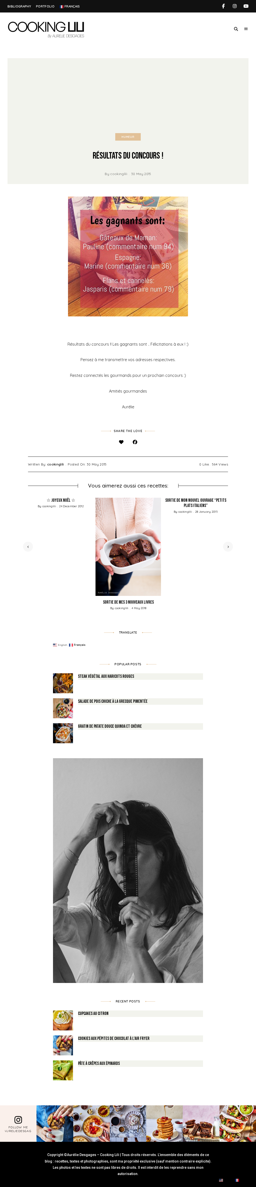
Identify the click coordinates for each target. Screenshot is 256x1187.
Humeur (128, 137)
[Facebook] (134, 442)
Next (228, 547)
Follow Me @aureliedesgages (18, 1129)
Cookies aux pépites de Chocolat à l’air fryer (114, 1038)
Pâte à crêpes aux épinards (99, 1063)
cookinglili (118, 174)
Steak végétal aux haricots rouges (106, 676)
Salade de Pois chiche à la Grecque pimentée (113, 701)
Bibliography (19, 6)
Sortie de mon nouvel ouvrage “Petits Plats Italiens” (195, 503)
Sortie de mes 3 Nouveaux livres (128, 602)
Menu (246, 29)
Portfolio (45, 6)
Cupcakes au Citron (93, 1013)
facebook (223, 6)
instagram (234, 6)
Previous (28, 547)
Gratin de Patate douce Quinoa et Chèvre (110, 726)
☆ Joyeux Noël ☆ (60, 500)
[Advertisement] (128, 96)
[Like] (121, 442)
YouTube (246, 6)
